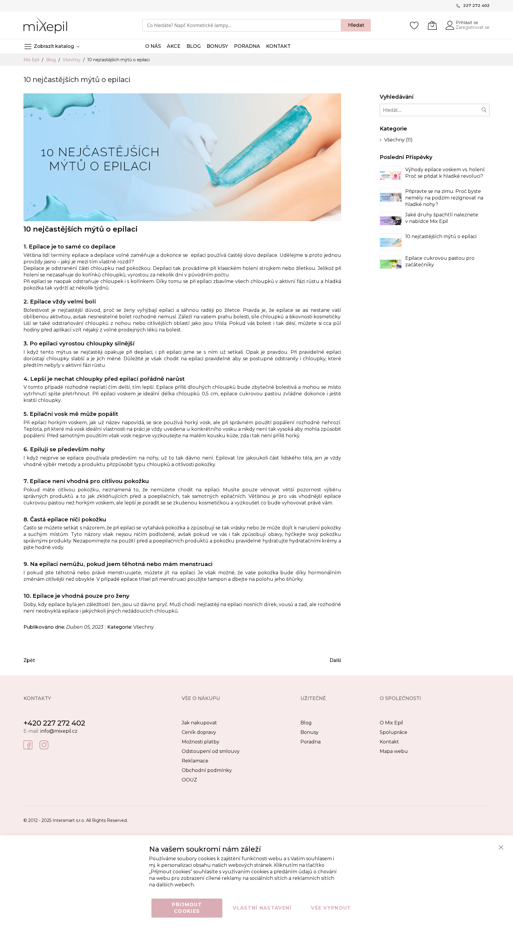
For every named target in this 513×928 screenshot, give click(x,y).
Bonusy (309, 732)
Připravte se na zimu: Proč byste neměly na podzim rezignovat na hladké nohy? (444, 197)
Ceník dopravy (199, 732)
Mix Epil (31, 59)
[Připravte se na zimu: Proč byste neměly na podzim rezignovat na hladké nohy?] (390, 197)
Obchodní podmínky (207, 770)
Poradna (310, 742)
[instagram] (43, 744)
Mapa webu (394, 751)
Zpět (29, 660)
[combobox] (241, 25)
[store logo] (45, 25)
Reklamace (195, 761)
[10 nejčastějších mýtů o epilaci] (390, 242)
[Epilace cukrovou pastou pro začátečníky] (390, 264)
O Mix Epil (391, 723)
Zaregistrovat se (473, 27)
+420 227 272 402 (54, 723)
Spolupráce (393, 732)
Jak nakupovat (199, 723)
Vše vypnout (331, 908)
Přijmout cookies (187, 908)
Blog (51, 59)
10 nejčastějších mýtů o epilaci (440, 236)
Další (335, 660)
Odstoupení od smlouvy (211, 751)
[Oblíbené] (414, 25)
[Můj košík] (432, 25)
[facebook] (27, 744)
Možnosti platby (200, 742)
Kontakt (389, 742)
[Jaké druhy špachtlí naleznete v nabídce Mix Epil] (390, 220)
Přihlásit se (467, 22)
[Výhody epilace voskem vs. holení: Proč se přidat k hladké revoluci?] (390, 175)
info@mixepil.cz (58, 731)
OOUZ (189, 780)
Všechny (72, 59)
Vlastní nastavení (262, 908)
